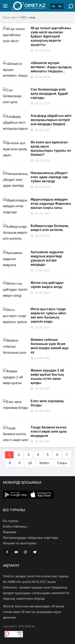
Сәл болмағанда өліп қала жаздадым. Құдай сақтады (49, 93)
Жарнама (9, 532)
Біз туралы (11, 521)
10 (30, 463)
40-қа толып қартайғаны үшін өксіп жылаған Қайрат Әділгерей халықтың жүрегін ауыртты (51, 36)
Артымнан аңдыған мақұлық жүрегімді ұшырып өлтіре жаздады (47, 258)
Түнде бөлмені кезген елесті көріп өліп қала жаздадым (49, 431)
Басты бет (10, 17)
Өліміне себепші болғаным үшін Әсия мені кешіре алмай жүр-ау (50, 346)
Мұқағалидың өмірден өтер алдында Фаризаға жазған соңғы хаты (51, 203)
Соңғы (62, 463)
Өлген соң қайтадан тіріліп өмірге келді (47, 285)
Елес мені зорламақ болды (47, 403)
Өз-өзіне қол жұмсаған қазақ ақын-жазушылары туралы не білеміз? (51, 148)
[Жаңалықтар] (37, 6)
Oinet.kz (30, 626)
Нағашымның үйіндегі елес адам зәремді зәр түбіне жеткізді (49, 177)
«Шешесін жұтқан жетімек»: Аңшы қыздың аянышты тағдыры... (51, 67)
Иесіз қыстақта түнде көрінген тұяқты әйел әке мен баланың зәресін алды (48, 315)
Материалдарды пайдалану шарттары (30, 537)
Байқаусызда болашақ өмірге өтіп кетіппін (49, 228)
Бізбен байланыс (15, 526)
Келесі (44, 463)
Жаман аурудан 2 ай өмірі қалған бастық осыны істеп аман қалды (47, 377)
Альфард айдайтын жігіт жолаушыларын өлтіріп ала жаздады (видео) (51, 120)
